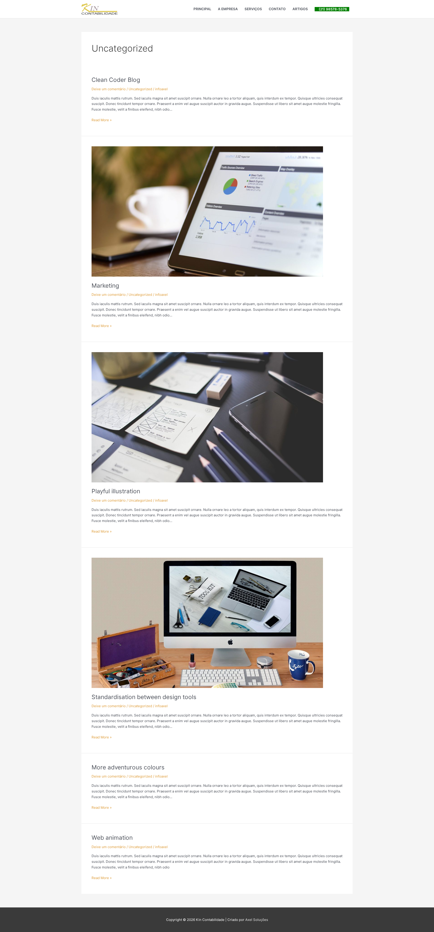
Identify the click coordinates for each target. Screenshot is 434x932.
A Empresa (228, 9)
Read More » (102, 119)
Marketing (105, 285)
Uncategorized (140, 89)
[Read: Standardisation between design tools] (207, 622)
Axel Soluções (256, 920)
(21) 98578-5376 (332, 9)
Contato (277, 9)
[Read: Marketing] (207, 211)
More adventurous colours (128, 767)
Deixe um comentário (109, 89)
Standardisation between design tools (144, 696)
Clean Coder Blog (116, 79)
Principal (202, 9)
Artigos (300, 9)
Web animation (112, 837)
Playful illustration (116, 491)
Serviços (253, 9)
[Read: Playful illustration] (207, 417)
